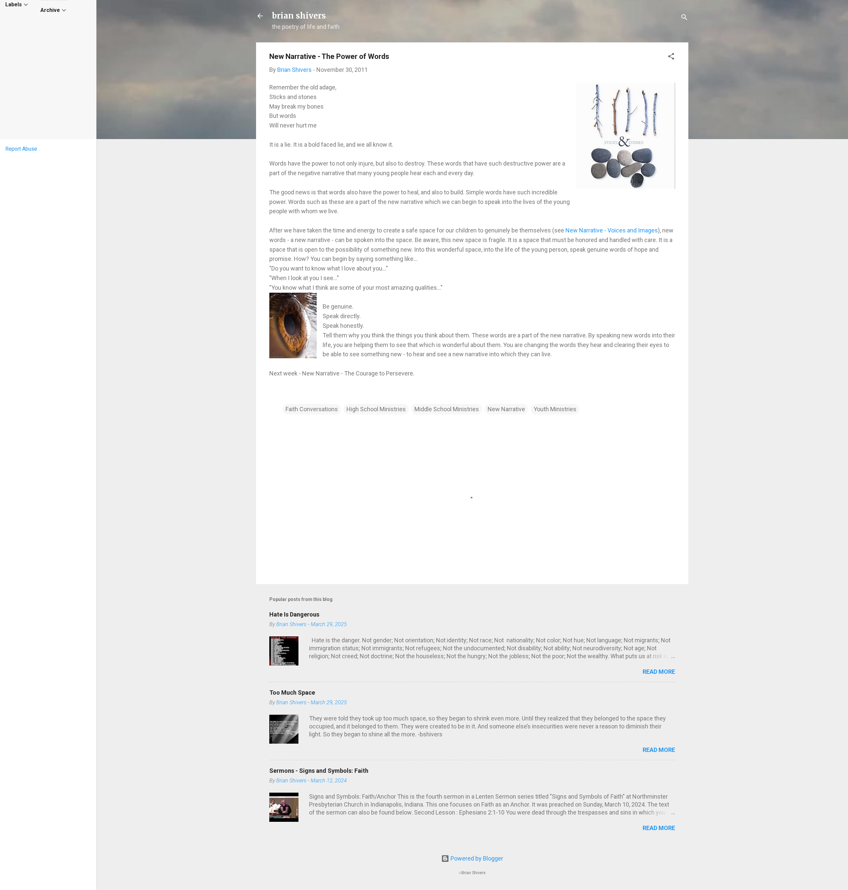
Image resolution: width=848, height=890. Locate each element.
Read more (659, 671)
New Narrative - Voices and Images (611, 230)
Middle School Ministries (446, 409)
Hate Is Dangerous (294, 614)
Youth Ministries (555, 409)
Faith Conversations (312, 409)
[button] (671, 57)
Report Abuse (21, 149)
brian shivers (299, 16)
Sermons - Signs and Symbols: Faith (318, 770)
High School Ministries (376, 409)
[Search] (684, 18)
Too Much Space (292, 692)
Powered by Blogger (476, 858)
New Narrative (506, 409)
